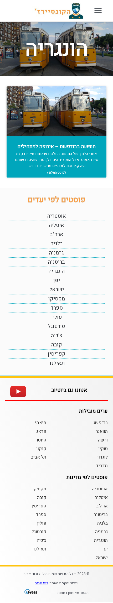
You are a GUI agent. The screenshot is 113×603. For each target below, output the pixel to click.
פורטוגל (56, 326)
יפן (56, 280)
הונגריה (57, 271)
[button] (98, 11)
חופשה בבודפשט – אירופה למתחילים (56, 146)
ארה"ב (56, 234)
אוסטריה (56, 216)
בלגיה (56, 243)
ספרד (56, 308)
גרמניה (56, 253)
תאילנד (57, 363)
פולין (56, 317)
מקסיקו (56, 299)
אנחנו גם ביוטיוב (69, 390)
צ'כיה (56, 335)
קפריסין (56, 354)
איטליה (56, 225)
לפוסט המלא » (56, 172)
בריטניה (56, 262)
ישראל (56, 289)
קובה (56, 345)
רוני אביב (41, 583)
